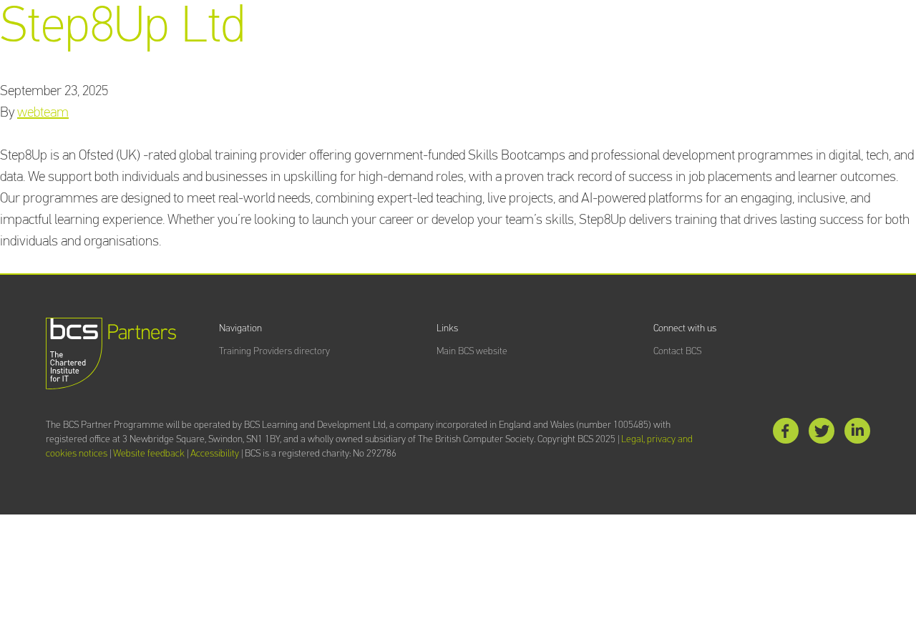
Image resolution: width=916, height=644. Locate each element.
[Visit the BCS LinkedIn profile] (857, 434)
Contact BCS (677, 351)
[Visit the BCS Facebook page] (786, 434)
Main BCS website (472, 351)
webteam (43, 112)
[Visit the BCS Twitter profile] (821, 434)
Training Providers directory (274, 351)
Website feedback (149, 454)
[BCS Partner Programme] (111, 353)
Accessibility (214, 454)
